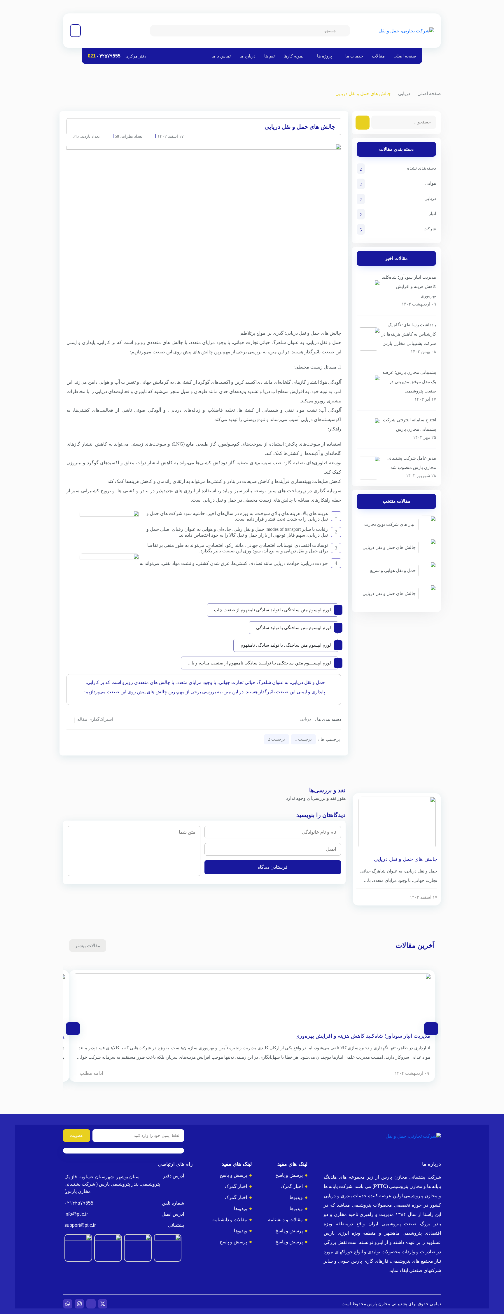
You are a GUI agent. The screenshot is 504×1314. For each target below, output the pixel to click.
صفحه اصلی (404, 56)
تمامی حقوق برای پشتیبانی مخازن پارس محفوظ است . (390, 1303)
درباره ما (247, 56)
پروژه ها (324, 56)
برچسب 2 (276, 739)
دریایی (404, 93)
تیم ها (269, 56)
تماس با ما (221, 56)
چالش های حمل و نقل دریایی (405, 859)
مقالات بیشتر (87, 945)
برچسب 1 (303, 739)
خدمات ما (354, 56)
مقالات (378, 56)
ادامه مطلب (91, 1073)
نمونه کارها (294, 56)
